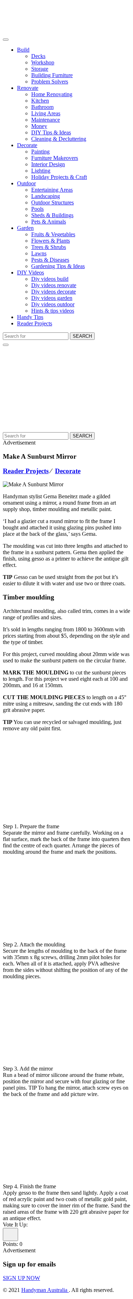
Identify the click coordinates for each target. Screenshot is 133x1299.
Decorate (27, 145)
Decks (38, 56)
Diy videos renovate (53, 285)
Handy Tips (30, 317)
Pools (37, 209)
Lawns (38, 253)
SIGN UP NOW (21, 1278)
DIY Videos (30, 272)
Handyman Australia (45, 1290)
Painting (40, 152)
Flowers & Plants (50, 241)
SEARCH (82, 336)
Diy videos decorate (53, 292)
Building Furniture (52, 75)
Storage (39, 69)
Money (39, 126)
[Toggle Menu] (6, 40)
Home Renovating (51, 94)
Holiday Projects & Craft (59, 177)
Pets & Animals (48, 222)
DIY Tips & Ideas (51, 132)
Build (23, 50)
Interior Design (48, 164)
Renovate (27, 88)
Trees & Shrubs (48, 247)
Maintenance (45, 120)
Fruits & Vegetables (53, 234)
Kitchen (40, 101)
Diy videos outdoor (52, 304)
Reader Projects (34, 323)
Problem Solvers (49, 82)
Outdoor (26, 183)
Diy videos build (49, 279)
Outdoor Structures (52, 202)
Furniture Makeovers (54, 158)
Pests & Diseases (50, 260)
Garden (25, 228)
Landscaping (45, 196)
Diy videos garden (51, 298)
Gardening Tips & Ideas (58, 266)
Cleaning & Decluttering (58, 139)
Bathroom (42, 107)
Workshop (42, 62)
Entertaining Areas (52, 190)
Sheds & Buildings (52, 215)
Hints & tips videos (52, 311)
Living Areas (45, 113)
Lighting (40, 171)
